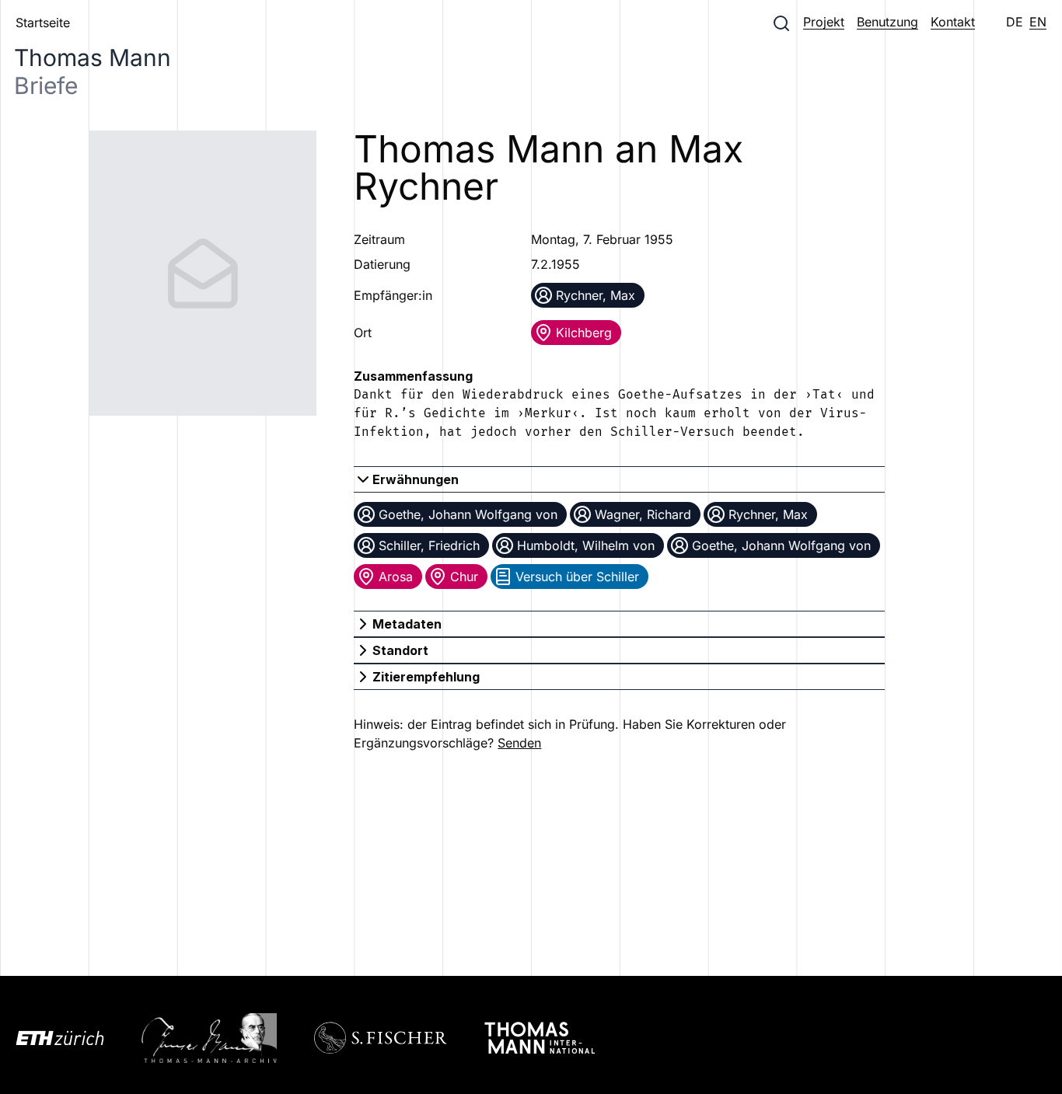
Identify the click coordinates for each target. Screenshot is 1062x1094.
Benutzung (887, 22)
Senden (519, 743)
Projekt (823, 22)
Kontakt (953, 22)
